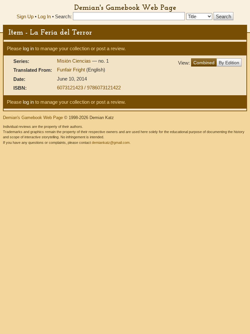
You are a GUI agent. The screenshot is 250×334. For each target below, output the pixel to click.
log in (28, 48)
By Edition (229, 62)
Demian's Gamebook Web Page (125, 7)
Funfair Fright (71, 69)
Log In (44, 16)
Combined (204, 62)
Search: (63, 16)
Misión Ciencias (74, 61)
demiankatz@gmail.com (111, 142)
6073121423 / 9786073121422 (89, 87)
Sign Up (25, 16)
